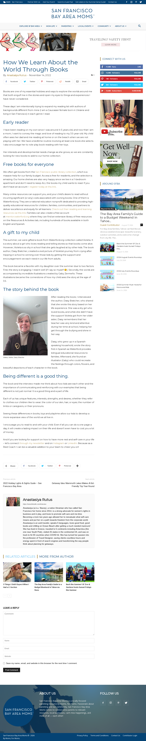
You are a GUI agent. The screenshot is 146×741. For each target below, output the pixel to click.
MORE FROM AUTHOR (56, 556)
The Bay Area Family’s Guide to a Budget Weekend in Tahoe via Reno (48, 587)
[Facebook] (126, 2)
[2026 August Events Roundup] (107, 261)
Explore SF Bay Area (30, 26)
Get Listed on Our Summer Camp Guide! (91, 2)
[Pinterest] (136, 2)
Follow (137, 73)
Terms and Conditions (100, 735)
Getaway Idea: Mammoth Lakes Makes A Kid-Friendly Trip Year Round (73, 485)
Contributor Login (130, 735)
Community (103, 26)
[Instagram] (131, 2)
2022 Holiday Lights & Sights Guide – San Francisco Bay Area (22, 485)
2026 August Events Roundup (129, 257)
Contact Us (112, 2)
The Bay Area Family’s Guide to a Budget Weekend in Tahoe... (121, 217)
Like (139, 67)
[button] (139, 26)
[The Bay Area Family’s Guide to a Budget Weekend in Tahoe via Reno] (49, 572)
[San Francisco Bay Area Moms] (73, 13)
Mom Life (50, 26)
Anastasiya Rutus (16, 75)
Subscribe (136, 91)
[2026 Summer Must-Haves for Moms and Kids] (107, 287)
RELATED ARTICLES (20, 556)
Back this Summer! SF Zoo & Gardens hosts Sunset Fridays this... (128, 246)
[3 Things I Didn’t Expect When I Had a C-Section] (17, 572)
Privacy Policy (82, 735)
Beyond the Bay (107, 209)
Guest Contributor (110, 225)
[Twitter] (141, 2)
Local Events (84, 26)
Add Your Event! (49, 2)
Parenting (66, 26)
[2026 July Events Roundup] (107, 275)
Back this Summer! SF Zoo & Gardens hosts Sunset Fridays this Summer (78, 587)
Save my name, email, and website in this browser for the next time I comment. (41, 663)
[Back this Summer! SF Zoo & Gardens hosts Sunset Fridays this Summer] (80, 572)
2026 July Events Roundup (128, 271)
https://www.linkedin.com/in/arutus (34, 504)
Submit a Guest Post (65, 2)
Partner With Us (34, 2)
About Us (119, 26)
